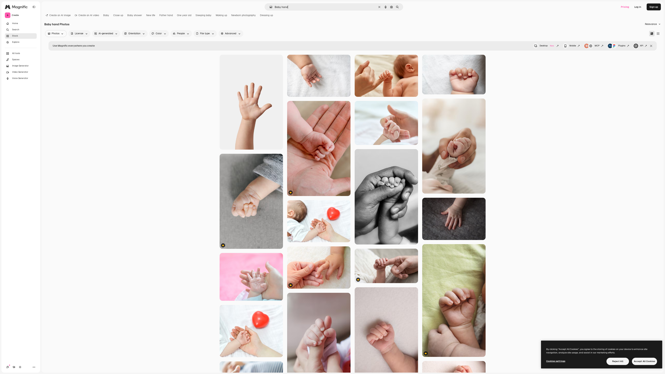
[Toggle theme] (20, 367)
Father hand (166, 15)
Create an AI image (60, 15)
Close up (118, 15)
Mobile (572, 45)
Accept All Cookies (644, 361)
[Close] (651, 45)
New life (150, 15)
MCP (597, 45)
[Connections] (7, 367)
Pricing (625, 6)
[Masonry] (652, 33)
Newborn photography (243, 15)
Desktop (547, 45)
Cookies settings (555, 361)
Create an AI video (88, 15)
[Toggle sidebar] (34, 7)
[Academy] (14, 367)
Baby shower (134, 15)
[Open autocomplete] (269, 7)
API (641, 45)
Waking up (221, 15)
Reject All (617, 361)
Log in (637, 6)
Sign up (653, 6)
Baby (106, 15)
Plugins (621, 45)
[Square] (658, 33)
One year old (184, 15)
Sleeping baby (203, 15)
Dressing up (266, 15)
